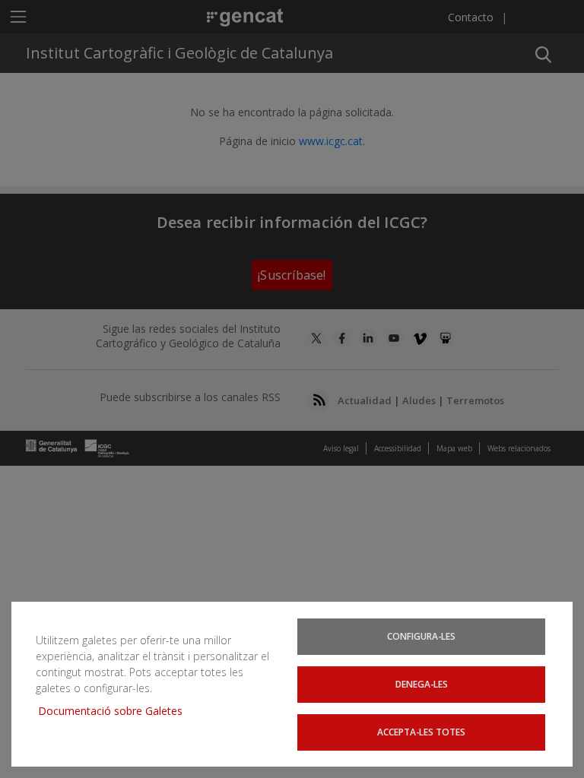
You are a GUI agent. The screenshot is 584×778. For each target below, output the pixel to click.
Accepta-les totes (421, 732)
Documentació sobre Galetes (115, 711)
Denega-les (421, 684)
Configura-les (421, 636)
